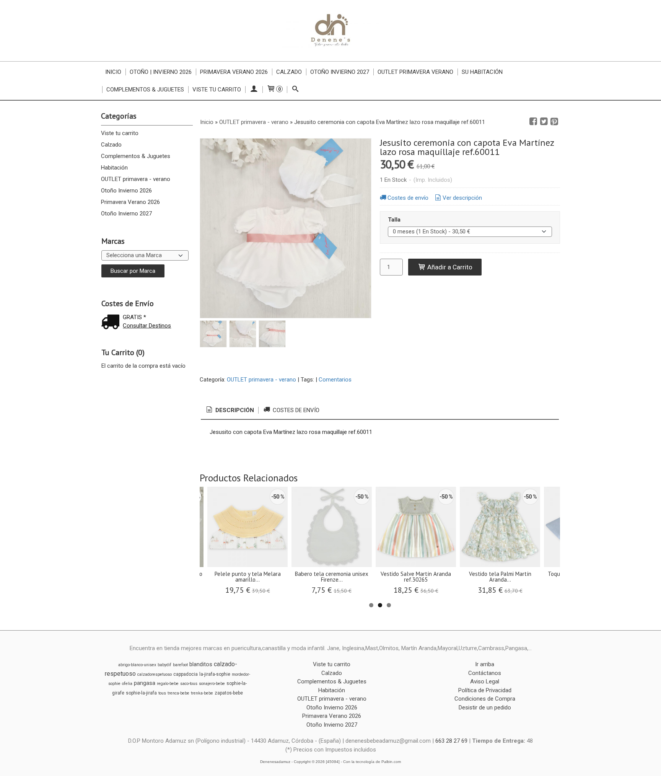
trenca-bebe (178, 693)
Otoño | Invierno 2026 (161, 71)
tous (162, 693)
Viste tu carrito (216, 89)
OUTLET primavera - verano (135, 179)
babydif (164, 664)
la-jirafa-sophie (214, 674)
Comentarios (335, 379)
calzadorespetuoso (154, 674)
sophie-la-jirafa (141, 693)
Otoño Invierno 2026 (126, 190)
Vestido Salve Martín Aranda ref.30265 (416, 576)
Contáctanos (484, 673)
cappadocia (185, 674)
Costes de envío (407, 197)
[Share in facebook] (533, 121)
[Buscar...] (295, 89)
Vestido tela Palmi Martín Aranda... (500, 576)
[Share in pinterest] (554, 121)
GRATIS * (134, 317)
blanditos (200, 664)
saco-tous (188, 683)
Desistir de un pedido (485, 707)
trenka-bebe (202, 693)
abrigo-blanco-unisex (137, 664)
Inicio (113, 71)
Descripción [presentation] (234, 410)
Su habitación (482, 71)
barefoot (180, 664)
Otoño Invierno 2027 (339, 71)
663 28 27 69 (451, 740)
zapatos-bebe (229, 693)
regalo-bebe (168, 683)
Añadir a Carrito (449, 267)
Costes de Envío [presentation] (295, 410)
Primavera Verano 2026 (234, 71)
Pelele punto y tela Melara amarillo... (248, 576)
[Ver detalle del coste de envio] (112, 323)
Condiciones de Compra (484, 698)
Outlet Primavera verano (415, 71)
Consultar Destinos (147, 325)
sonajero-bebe (212, 683)
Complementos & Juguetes (145, 89)
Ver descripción (462, 197)
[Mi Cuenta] (253, 89)
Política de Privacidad (484, 690)
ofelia (127, 683)
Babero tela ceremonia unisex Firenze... (331, 576)
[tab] (229, 410)
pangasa (144, 683)
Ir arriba (484, 664)
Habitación (114, 167)
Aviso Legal (484, 681)
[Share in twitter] (544, 121)
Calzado (289, 71)
